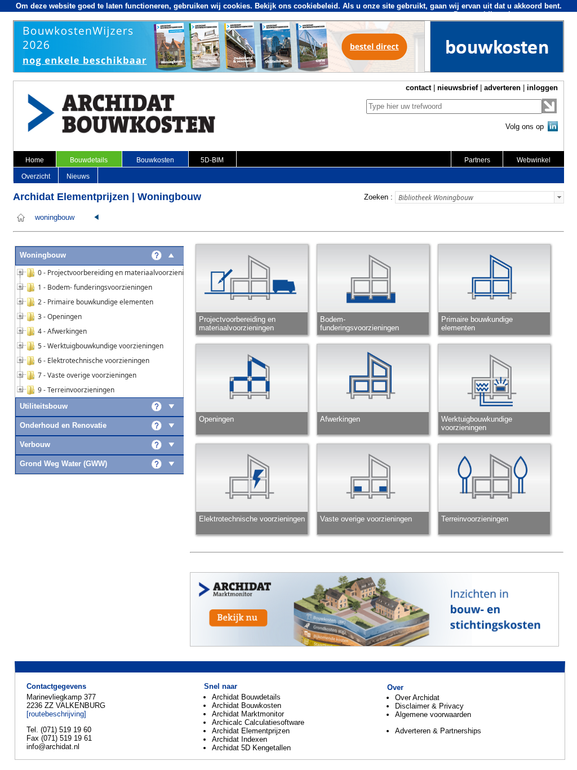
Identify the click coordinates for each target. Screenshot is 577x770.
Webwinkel (534, 160)
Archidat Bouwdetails (246, 697)
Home (34, 160)
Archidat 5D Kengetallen (251, 748)
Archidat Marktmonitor (248, 714)
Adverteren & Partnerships (438, 731)
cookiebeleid (316, 6)
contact (418, 87)
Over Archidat (417, 697)
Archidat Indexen (239, 739)
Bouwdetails (89, 160)
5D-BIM (212, 160)
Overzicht (35, 176)
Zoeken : (378, 197)
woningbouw (54, 218)
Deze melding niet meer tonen (506, 14)
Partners (477, 160)
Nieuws (78, 176)
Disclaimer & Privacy (429, 706)
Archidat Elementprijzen (251, 731)
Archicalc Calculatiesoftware (258, 722)
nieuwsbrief (457, 87)
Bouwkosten (155, 160)
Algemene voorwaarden (433, 714)
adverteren (502, 87)
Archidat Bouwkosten (246, 705)
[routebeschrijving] (56, 714)
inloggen (542, 87)
